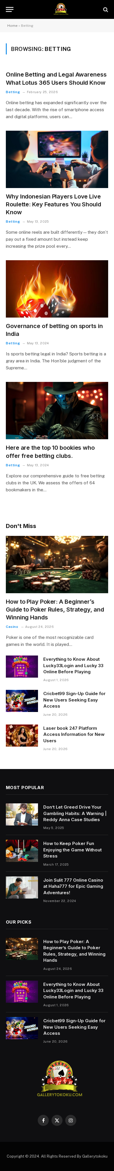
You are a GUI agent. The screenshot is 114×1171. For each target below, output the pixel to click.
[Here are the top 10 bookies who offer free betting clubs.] (57, 410)
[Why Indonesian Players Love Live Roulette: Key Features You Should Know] (57, 159)
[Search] (105, 9)
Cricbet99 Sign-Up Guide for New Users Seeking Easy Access (74, 700)
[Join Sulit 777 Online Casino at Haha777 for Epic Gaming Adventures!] (22, 887)
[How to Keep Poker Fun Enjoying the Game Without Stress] (22, 851)
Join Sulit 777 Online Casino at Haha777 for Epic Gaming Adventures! (73, 886)
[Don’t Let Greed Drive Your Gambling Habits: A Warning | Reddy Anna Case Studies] (22, 814)
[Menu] (9, 9)
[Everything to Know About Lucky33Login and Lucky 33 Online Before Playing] (22, 667)
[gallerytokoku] (60, 9)
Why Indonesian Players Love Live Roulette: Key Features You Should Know (53, 204)
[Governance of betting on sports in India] (57, 289)
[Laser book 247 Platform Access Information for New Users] (22, 735)
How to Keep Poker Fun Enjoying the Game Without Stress (72, 850)
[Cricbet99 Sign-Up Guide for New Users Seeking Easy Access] (22, 701)
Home (12, 26)
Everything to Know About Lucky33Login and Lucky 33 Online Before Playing (73, 665)
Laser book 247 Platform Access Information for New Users (74, 734)
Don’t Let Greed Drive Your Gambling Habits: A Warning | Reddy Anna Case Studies (75, 813)
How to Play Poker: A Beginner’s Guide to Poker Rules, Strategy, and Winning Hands (55, 609)
